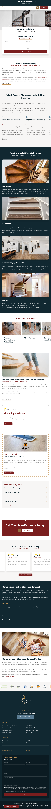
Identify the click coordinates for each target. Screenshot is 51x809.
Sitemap (42, 805)
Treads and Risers (7, 620)
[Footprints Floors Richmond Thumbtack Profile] (43, 686)
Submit (25, 794)
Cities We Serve (30, 750)
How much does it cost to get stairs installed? (17, 488)
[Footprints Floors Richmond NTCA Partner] (17, 686)
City (27, 769)
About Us (5, 737)
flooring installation (10, 676)
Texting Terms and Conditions (10, 785)
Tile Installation (30, 338)
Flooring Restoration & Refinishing (9, 340)
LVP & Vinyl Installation (31, 727)
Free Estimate (44, 7)
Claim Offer (8, 473)
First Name (6, 41)
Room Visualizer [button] (11, 806)
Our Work (29, 748)
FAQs (3, 742)
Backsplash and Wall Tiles (32, 730)
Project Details (6, 780)
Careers (28, 742)
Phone (5, 44)
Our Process (5, 740)
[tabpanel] (14, 128)
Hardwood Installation (7, 727)
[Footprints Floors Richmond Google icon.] (28, 710)
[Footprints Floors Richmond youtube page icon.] (26, 710)
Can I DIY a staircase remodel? (12, 492)
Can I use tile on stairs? (10, 501)
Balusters (5, 616)
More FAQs (8, 505)
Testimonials (29, 740)
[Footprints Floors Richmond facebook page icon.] (22, 710)
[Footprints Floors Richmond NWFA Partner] (4, 686)
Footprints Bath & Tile (24, 717)
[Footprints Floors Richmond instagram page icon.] (24, 710)
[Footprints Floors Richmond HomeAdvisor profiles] (30, 686)
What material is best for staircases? (14, 497)
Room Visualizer (7, 750)
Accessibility (35, 805)
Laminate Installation (7, 730)
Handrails (5, 603)
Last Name (28, 41)
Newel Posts (6, 612)
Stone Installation (6, 732)
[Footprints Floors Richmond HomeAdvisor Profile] (23, 686)
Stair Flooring (29, 732)
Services (4, 723)
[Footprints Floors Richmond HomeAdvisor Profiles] (36, 686)
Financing (8, 424)
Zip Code (5, 773)
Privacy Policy (16, 791)
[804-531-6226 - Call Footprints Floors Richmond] (37, 7)
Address (5, 769)
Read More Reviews (25, 575)
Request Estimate (25, 51)
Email (27, 44)
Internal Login (31, 806)
